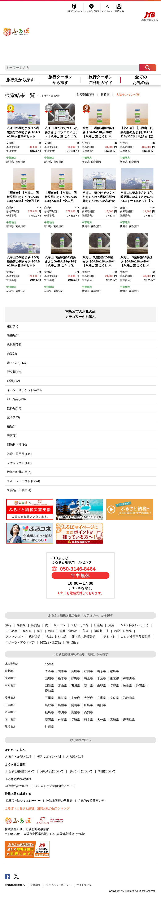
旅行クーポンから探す (60, 80)
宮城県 (75, 671)
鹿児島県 (129, 719)
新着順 (105, 94)
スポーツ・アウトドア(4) (23, 481)
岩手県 (62, 671)
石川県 (75, 685)
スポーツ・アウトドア (20, 642)
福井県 (88, 685)
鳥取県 (49, 705)
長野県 (114, 685)
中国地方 (10, 704)
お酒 (111, 625)
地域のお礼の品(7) (19, 472)
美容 (85, 631)
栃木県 (62, 678)
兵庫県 (101, 697)
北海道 (49, 664)
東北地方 (10, 670)
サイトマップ (84, 884)
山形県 (101, 671)
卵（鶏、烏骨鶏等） (85, 636)
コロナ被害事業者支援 (135, 636)
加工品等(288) (16, 399)
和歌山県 (129, 697)
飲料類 (27, 631)
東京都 (114, 678)
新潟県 (10, 161)
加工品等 (11, 631)
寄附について (107, 771)
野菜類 (98, 625)
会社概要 (35, 884)
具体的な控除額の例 (91, 800)
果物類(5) (13, 335)
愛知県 (49, 690)
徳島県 (49, 712)
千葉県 (101, 678)
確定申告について (17, 786)
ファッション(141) (19, 462)
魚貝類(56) (14, 344)
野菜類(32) (14, 371)
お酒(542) (13, 380)
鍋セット (109, 636)
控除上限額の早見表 (59, 800)
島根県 (62, 705)
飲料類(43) (14, 408)
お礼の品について (52, 771)
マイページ (107, 8)
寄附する (119, 8)
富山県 (62, 685)
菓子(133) (13, 417)
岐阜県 (127, 685)
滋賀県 (62, 697)
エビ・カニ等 (79, 625)
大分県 (101, 719)
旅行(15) (12, 326)
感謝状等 (34, 636)
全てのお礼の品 (141, 80)
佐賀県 (62, 719)
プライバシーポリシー (58, 884)
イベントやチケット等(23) (24, 390)
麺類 (51, 631)
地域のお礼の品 (56, 636)
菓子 (40, 631)
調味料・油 (101, 631)
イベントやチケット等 (134, 625)
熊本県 (88, 719)
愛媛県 (75, 712)
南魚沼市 (21, 161)
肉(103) (12, 353)
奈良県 (114, 697)
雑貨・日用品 (123, 631)
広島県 (88, 705)
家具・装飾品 (68, 631)
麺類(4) (12, 426)
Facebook (7, 876)
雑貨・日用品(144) (19, 453)
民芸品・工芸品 (50, 642)
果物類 (21, 625)
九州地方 (10, 719)
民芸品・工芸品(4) (19, 490)
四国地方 (10, 712)
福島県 (114, 671)
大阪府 (88, 697)
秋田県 (88, 671)
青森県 (49, 671)
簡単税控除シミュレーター (23, 800)
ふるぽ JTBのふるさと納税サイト (16, 29)
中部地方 (11, 157)
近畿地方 (10, 697)
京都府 (75, 697)
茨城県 (49, 678)
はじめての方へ (75, 8)
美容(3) (12, 435)
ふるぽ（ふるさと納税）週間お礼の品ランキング (37, 808)
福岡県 (49, 719)
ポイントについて (81, 771)
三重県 (49, 697)
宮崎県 (114, 719)
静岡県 (140, 685)
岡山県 (75, 705)
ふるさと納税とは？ (18, 756)
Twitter (16, 876)
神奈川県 (129, 678)
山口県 (101, 705)
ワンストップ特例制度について (54, 786)
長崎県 (75, 719)
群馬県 (75, 678)
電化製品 (72, 642)
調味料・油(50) (17, 444)
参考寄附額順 (85, 94)
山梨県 (101, 685)
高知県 (88, 712)
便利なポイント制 (49, 756)
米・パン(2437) (17, 362)
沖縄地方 (10, 726)
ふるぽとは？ (75, 756)
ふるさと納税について (20, 771)
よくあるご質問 (92, 8)
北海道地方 (11, 663)
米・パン (59, 625)
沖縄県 (49, 726)
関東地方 (10, 678)
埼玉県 (88, 678)
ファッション (14, 636)
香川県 (62, 712)
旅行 (8, 625)
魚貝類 (35, 625)
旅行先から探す (20, 80)
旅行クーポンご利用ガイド (101, 80)
